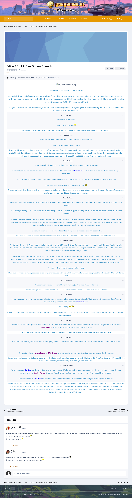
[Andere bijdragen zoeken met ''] (7, 72)
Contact (25, 494)
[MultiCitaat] (7, 445)
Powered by (118, 494)
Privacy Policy (16, 494)
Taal (6, 494)
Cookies (32, 494)
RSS (40, 494)
